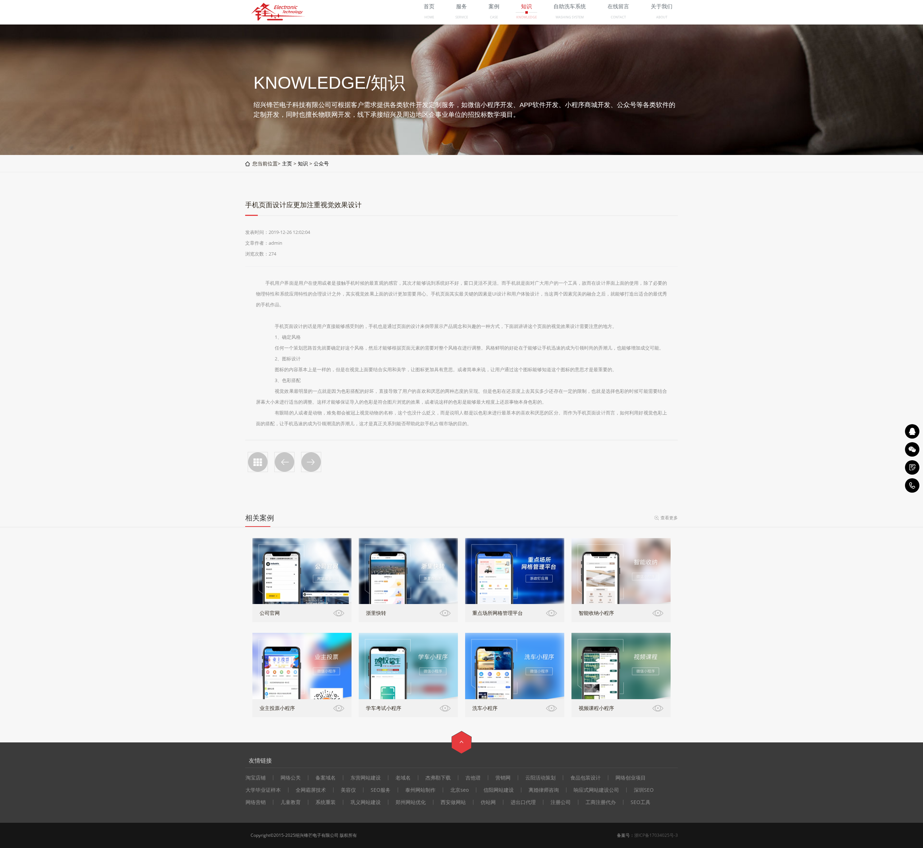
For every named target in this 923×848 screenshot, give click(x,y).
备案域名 (325, 777)
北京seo (459, 789)
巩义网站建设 (365, 802)
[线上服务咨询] (912, 431)
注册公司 (561, 802)
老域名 (403, 777)
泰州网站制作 (420, 789)
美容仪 (348, 789)
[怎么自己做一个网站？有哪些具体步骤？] (284, 462)
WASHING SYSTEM (570, 17)
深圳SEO (644, 789)
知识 (303, 163)
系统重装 (325, 802)
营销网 (503, 777)
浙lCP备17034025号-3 (656, 835)
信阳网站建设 (498, 789)
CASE (494, 17)
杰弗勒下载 (438, 777)
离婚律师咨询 (544, 789)
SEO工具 (640, 802)
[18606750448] (912, 485)
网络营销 (256, 802)
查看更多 (669, 518)
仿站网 (488, 802)
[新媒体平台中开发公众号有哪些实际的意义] (311, 462)
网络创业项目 (630, 777)
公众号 (321, 163)
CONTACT (618, 17)
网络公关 (291, 777)
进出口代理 (523, 802)
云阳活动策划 (540, 777)
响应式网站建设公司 (596, 789)
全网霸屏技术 (311, 789)
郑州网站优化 (411, 802)
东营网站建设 (365, 777)
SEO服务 (380, 789)
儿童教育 (291, 802)
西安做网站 (453, 802)
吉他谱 (473, 777)
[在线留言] (912, 467)
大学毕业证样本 (263, 789)
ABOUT (661, 17)
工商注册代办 (601, 802)
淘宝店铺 (256, 777)
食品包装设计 (585, 777)
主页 (287, 163)
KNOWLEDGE (526, 17)
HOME (429, 17)
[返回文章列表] (258, 462)
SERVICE (461, 17)
